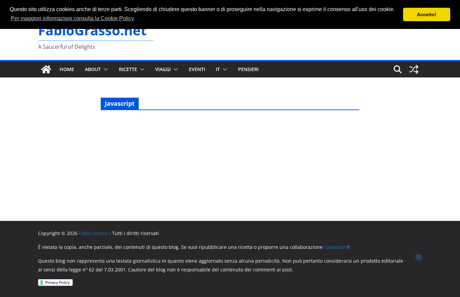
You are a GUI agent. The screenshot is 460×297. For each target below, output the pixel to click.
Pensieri (248, 69)
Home (67, 69)
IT (218, 69)
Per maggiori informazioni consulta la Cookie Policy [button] (72, 18)
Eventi (197, 69)
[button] (104, 69)
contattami (336, 247)
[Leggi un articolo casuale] (414, 69)
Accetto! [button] (426, 14)
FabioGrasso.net (92, 30)
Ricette (128, 69)
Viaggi (163, 69)
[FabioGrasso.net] (46, 69)
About (93, 69)
